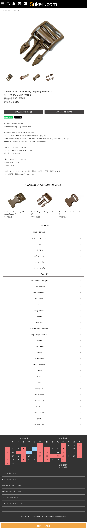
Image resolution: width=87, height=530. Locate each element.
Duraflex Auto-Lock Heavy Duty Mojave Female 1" (14, 213)
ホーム (5, 10)
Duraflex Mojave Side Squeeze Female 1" (71, 213)
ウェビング (20, 136)
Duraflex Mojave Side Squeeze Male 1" (43, 213)
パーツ (10, 10)
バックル (16, 10)
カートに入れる (44, 526)
